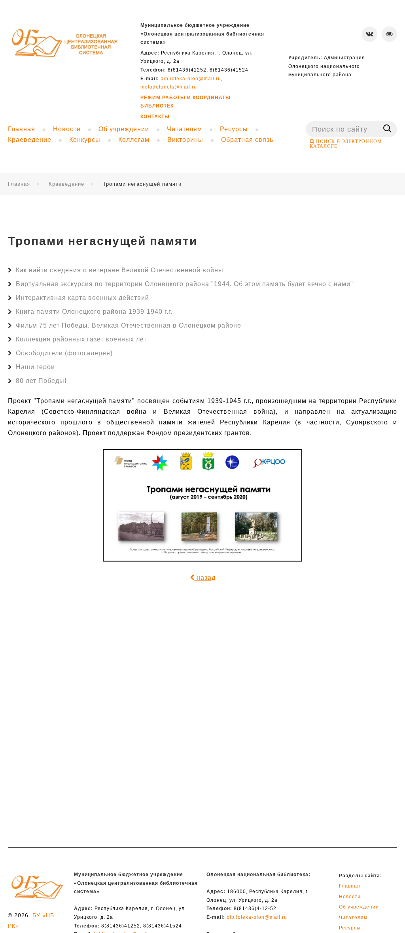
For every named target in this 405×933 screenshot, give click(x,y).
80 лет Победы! (41, 380)
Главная (19, 184)
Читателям (353, 917)
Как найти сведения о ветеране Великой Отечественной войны (119, 270)
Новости (350, 896)
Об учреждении (359, 907)
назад (205, 577)
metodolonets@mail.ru (168, 87)
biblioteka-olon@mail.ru (191, 78)
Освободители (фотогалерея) (64, 353)
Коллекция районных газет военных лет (81, 339)
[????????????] (65, 43)
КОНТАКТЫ (155, 116)
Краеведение (66, 184)
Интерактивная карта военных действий (82, 297)
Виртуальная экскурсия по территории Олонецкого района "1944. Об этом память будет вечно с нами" (184, 284)
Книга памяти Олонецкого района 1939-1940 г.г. (94, 311)
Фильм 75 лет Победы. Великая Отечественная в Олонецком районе (128, 325)
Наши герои (35, 367)
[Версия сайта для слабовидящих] (389, 34)
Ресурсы (350, 928)
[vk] (369, 34)
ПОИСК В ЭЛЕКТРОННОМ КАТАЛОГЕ (346, 144)
